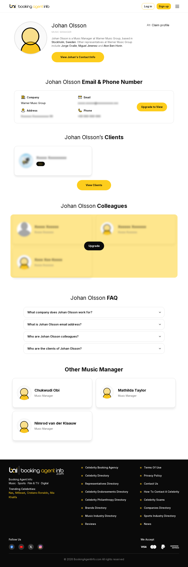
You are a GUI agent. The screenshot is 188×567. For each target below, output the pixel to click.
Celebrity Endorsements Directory (106, 491)
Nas (11, 492)
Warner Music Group (33, 103)
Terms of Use (152, 467)
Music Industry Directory (100, 515)
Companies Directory (157, 507)
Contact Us (151, 483)
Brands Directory (95, 507)
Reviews (90, 523)
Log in (148, 6)
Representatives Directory (102, 483)
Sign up (164, 6)
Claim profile (160, 25)
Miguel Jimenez (87, 45)
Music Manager (61, 31)
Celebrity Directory (97, 475)
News (147, 523)
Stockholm (58, 42)
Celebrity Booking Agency (101, 467)
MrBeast (20, 492)
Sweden (71, 42)
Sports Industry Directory (160, 515)
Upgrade (94, 245)
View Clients (94, 185)
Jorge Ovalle (69, 45)
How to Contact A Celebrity (161, 491)
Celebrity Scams (154, 499)
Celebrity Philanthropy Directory (105, 499)
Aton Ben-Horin (113, 45)
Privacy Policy (153, 475)
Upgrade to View (152, 106)
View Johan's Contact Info (77, 57)
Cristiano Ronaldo (37, 492)
